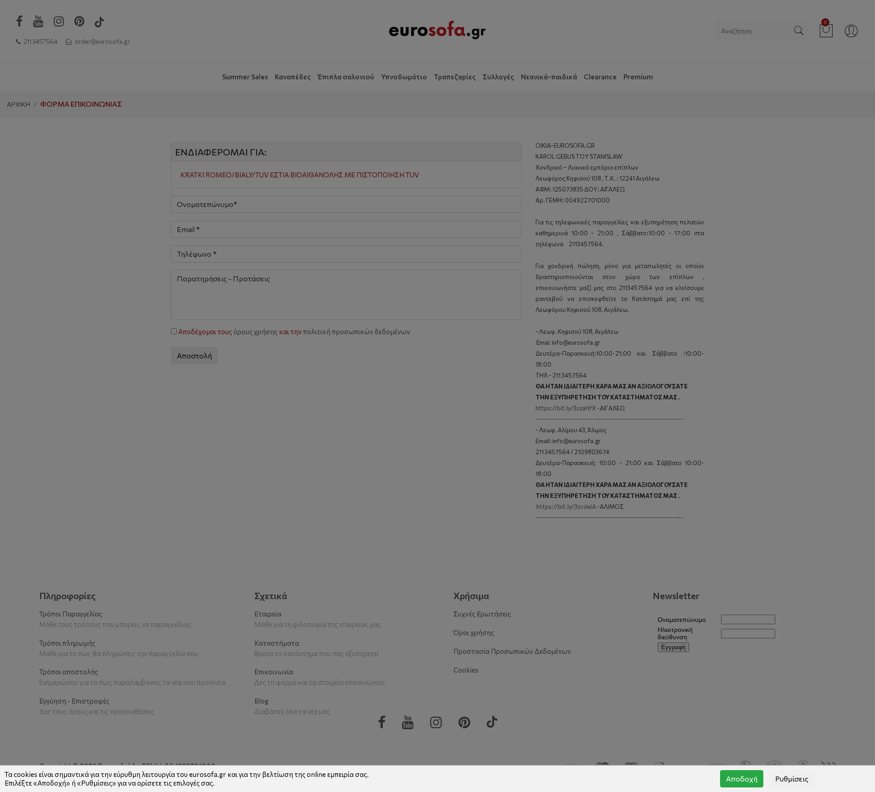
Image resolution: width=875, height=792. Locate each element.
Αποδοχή (741, 778)
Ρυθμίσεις (791, 778)
